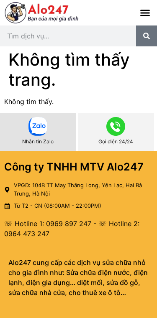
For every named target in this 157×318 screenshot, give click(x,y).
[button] (145, 13)
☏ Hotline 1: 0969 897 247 (47, 223)
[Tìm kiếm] (146, 35)
